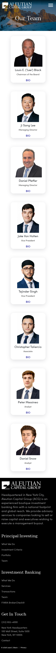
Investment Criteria (11, 549)
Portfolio (6, 555)
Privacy (23, 647)
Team (4, 560)
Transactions (8, 591)
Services (5, 585)
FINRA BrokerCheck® (13, 602)
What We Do (8, 544)
